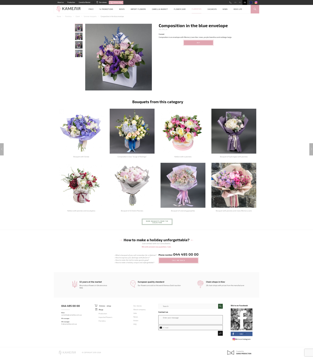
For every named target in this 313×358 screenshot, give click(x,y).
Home (59, 16)
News (225, 9)
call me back (178, 260)
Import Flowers (138, 9)
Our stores (103, 2)
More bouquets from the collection (157, 221)
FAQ (134, 324)
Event (78, 16)
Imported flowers (105, 317)
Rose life (238, 9)
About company (139, 309)
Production (71, 2)
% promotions (106, 9)
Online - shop (105, 306)
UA (235, 2)
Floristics (196, 9)
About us (60, 2)
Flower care (180, 9)
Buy (198, 42)
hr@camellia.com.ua (69, 324)
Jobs (135, 313)
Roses (122, 9)
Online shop (117, 2)
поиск (220, 306)
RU (240, 2)
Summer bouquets (90, 16)
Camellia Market (84, 2)
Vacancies (212, 9)
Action (135, 320)
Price (91, 9)
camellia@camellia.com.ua (71, 315)
